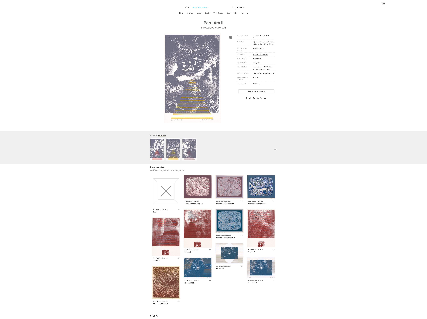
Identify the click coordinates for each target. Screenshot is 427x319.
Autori (199, 13)
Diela (181, 13)
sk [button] (384, 3)
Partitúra (256, 84)
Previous (151, 149)
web (187, 7)
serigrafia (256, 63)
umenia (240, 7)
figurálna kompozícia (260, 54)
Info (241, 13)
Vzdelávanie (218, 13)
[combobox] (213, 7)
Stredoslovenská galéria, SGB (263, 73)
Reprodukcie (232, 13)
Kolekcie (189, 13)
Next (275, 149)
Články (207, 13)
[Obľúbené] (247, 13)
